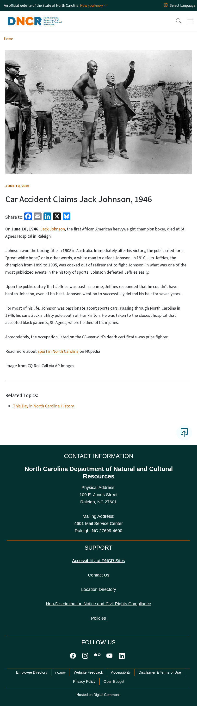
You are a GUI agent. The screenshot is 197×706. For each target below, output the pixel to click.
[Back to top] (184, 432)
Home (8, 38)
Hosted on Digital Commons (98, 695)
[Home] (35, 16)
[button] (175, 21)
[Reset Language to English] (166, 5)
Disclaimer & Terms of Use (160, 672)
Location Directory (98, 589)
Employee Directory (31, 672)
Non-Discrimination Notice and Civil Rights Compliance (98, 603)
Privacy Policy (84, 681)
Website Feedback (88, 672)
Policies (98, 618)
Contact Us (98, 575)
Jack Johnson (52, 229)
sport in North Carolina (58, 351)
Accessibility (121, 672)
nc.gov (60, 672)
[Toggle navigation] (190, 21)
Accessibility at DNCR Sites (98, 560)
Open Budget (114, 681)
